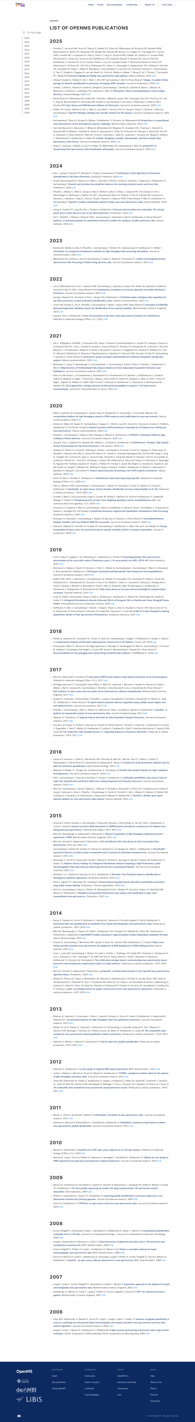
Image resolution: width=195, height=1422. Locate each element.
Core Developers (92, 1395)
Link (154, 76)
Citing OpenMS (58, 1388)
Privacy (153, 1388)
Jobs (119, 1395)
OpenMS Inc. (123, 1376)
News (91, 5)
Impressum (155, 1401)
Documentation (114, 5)
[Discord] (19, 1416)
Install (100, 5)
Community (90, 1376)
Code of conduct (92, 1382)
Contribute (89, 1388)
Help (152, 1376)
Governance (122, 1388)
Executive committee (126, 1382)
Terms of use (155, 1382)
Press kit (154, 1395)
